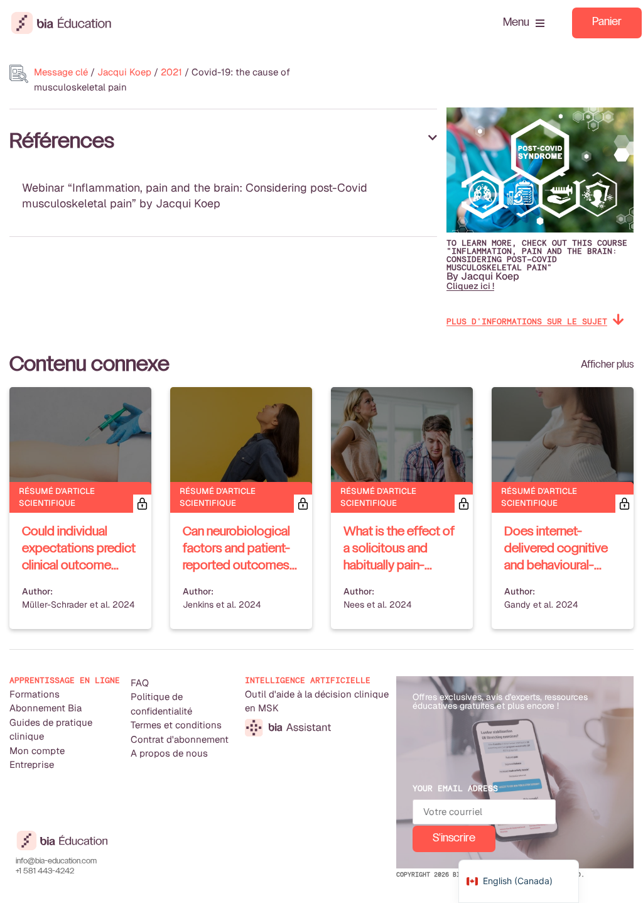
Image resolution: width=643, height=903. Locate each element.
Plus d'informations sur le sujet (526, 321)
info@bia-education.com (56, 861)
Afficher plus (607, 365)
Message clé (61, 72)
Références (61, 142)
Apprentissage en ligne (64, 680)
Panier (607, 22)
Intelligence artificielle (307, 680)
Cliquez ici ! (470, 286)
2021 (171, 72)
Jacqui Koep (124, 72)
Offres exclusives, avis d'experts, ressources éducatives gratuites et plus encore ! (500, 701)
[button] (223, 142)
